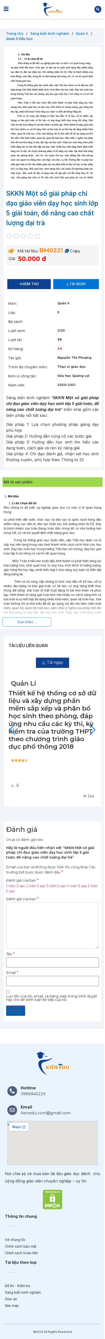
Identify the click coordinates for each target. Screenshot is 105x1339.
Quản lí (82, 33)
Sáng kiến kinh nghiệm (50, 33)
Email (12, 973)
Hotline (28, 1088)
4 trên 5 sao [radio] (77, 886)
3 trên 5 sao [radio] (56, 886)
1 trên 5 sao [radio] (15, 886)
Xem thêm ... (27, 622)
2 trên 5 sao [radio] (36, 886)
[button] (97, 9)
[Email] (12, 1110)
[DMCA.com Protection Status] (52, 1199)
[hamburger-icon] (6, 9)
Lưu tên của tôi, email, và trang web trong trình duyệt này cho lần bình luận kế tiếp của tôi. (51, 998)
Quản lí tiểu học (19, 39)
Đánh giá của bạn (22, 880)
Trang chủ (15, 33)
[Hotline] (12, 1091)
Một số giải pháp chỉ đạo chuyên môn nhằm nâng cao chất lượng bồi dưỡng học (51, 704)
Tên (10, 954)
